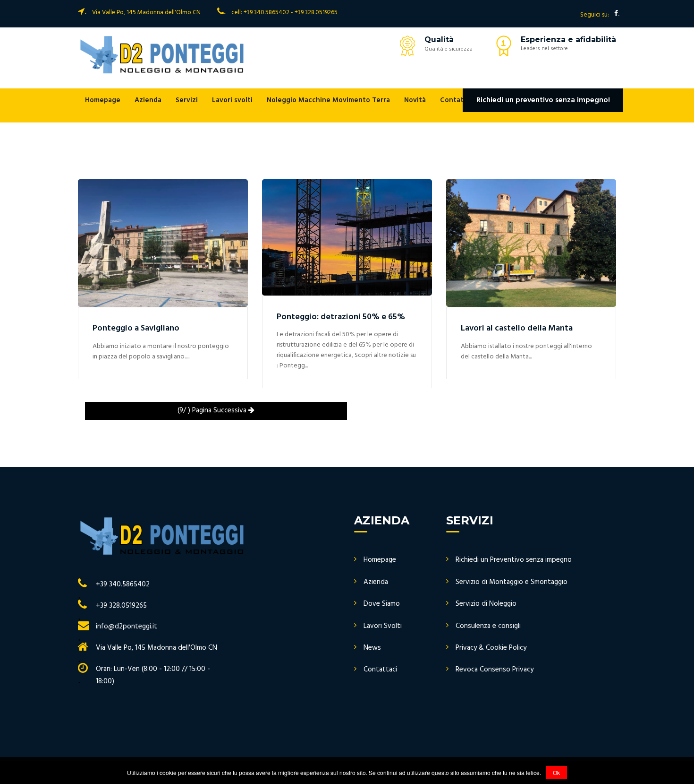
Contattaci (458, 100)
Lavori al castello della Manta (517, 328)
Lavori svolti (232, 100)
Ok (556, 772)
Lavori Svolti (383, 626)
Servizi (187, 100)
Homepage (102, 100)
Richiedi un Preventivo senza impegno (514, 560)
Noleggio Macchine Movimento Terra (328, 100)
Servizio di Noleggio (486, 604)
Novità (415, 100)
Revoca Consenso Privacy (494, 670)
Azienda (148, 100)
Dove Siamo (382, 604)
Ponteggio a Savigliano (136, 328)
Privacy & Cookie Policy (491, 648)
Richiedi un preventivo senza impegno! (543, 100)
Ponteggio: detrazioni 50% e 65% (341, 317)
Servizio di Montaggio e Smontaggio (511, 582)
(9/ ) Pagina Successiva (213, 410)
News (372, 648)
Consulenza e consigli (488, 626)
